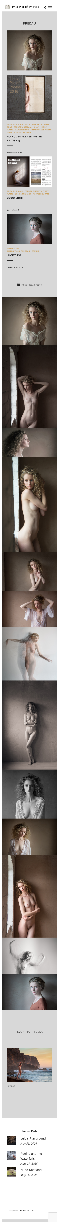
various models (22, 133)
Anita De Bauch (15, 124)
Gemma (27, 127)
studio (35, 251)
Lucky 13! (14, 255)
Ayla (27, 124)
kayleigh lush (22, 130)
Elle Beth (37, 124)
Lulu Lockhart (23, 194)
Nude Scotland (31, 1170)
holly (36, 127)
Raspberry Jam (41, 194)
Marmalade (38, 130)
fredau (18, 127)
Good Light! (16, 197)
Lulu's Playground (33, 1138)
